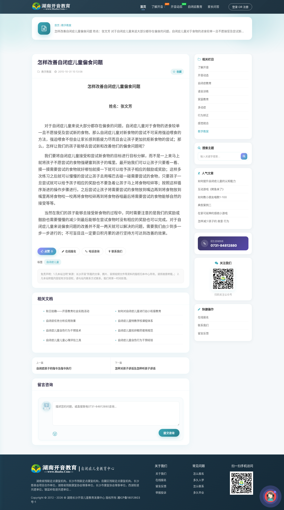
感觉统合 (203, 123)
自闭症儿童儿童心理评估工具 (63, 340)
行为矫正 (203, 115)
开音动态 (176, 7)
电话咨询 (94, 251)
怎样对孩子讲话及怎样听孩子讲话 (135, 368)
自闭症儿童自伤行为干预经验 (135, 340)
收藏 (179, 71)
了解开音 (157, 7)
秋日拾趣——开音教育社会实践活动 (67, 311)
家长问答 (213, 7)
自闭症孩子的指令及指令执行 (53, 368)
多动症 (202, 107)
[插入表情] (55, 433)
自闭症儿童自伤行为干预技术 (63, 330)
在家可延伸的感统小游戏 (213, 213)
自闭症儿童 (52, 262)
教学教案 (66, 25)
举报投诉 (161, 492)
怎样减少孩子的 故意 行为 (213, 221)
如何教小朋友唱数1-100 (212, 197)
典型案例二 (204, 205)
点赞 (48, 251)
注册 (245, 7)
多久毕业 (198, 492)
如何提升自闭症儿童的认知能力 (217, 181)
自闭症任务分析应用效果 (61, 320)
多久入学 (198, 480)
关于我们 (161, 473)
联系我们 (116, 251)
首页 (143, 7)
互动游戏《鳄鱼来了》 (211, 189)
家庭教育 (203, 99)
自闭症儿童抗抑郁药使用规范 (135, 330)
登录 (235, 7)
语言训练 (203, 91)
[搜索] (244, 156)
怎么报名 (198, 473)
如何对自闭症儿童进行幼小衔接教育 (139, 311)
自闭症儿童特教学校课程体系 (135, 320)
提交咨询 (168, 433)
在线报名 (70, 251)
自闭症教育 (195, 7)
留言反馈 (203, 333)
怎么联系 (198, 486)
